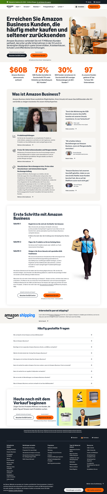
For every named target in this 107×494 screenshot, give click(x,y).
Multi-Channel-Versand (28, 459)
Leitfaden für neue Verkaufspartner (74, 458)
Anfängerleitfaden (11, 449)
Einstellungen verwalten (73, 490)
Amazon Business (11, 452)
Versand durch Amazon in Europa (31, 452)
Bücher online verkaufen (10, 463)
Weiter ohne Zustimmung (94, 484)
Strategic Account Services (55, 452)
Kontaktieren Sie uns (92, 469)
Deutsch (75, 437)
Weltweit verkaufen (52, 447)
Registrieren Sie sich (39, 55)
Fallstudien (72, 462)
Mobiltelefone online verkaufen (11, 476)
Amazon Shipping (54, 315)
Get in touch (42, 321)
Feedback (96, 437)
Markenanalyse (73, 464)
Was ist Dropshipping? (10, 459)
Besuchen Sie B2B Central (17, 55)
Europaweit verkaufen (10, 455)
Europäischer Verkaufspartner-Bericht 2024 (93, 465)
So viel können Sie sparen (44, 2)
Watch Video (69, 158)
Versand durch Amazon (47, 284)
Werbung (50, 450)
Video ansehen (70, 129)
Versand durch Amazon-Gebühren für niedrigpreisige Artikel (31, 455)
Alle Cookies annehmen (94, 490)
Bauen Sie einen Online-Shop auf (74, 454)
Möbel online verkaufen (10, 471)
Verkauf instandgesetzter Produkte (54, 460)
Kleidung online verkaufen (10, 467)
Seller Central (90, 447)
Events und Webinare (92, 452)
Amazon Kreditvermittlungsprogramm (55, 455)
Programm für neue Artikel (29, 450)
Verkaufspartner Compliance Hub (91, 455)
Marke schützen (74, 466)
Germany (86, 437)
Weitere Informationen (24, 145)
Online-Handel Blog (10, 480)
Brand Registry (73, 469)
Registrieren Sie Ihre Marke (75, 450)
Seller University (91, 450)
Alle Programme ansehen (54, 463)
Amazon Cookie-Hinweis (16, 490)
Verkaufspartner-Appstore (91, 460)
